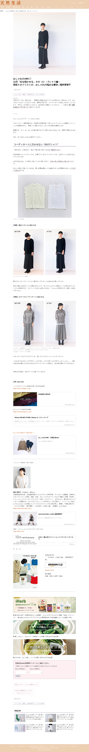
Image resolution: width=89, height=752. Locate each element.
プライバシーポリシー (62, 746)
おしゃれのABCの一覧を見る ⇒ (23, 433)
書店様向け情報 (33, 746)
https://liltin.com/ (18, 531)
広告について (13, 746)
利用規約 (52, 746)
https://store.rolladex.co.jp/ (22, 388)
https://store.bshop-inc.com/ (22, 412)
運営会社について (43, 746)
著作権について (23, 746)
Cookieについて (75, 746)
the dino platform (46, 750)
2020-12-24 (17, 89)
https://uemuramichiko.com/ (22, 508)
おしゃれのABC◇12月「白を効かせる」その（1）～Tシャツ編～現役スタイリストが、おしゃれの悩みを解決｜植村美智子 (42, 82)
